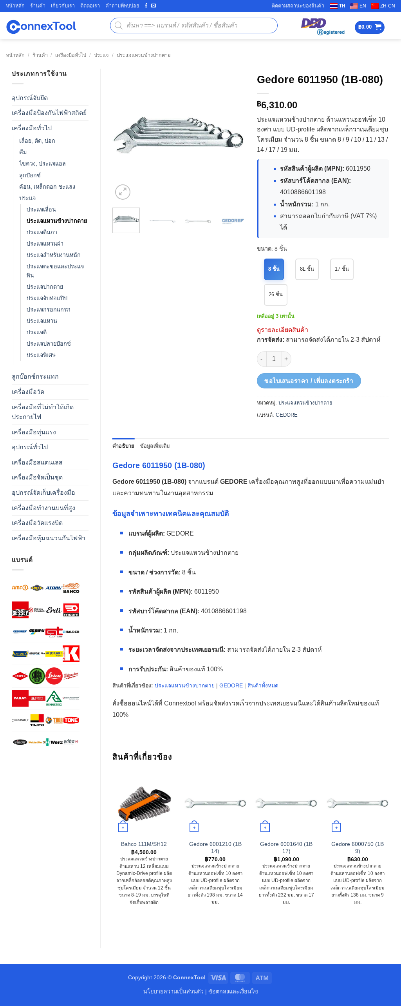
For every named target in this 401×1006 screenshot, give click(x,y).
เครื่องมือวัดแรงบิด (37, 522)
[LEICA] (53, 676)
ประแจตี (37, 332)
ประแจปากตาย (45, 287)
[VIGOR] (20, 742)
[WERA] (53, 742)
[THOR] (53, 720)
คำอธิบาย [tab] (123, 446)
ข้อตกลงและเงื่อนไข (233, 991)
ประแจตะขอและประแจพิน (55, 271)
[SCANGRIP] (71, 698)
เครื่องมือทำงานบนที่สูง (43, 508)
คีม (23, 152)
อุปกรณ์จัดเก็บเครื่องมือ (43, 492)
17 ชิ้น (342, 269)
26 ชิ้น (276, 294)
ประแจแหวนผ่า (45, 244)
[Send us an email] (153, 6)
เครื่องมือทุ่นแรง (34, 432)
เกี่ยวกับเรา (63, 6)
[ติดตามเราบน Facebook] (146, 6)
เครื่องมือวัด (28, 391)
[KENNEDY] (71, 654)
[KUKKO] (37, 676)
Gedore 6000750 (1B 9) (357, 848)
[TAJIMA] (37, 720)
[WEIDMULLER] (37, 742)
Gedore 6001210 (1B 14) (215, 848)
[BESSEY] (20, 610)
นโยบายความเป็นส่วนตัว (173, 991)
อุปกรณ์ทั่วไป (30, 447)
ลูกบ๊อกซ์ (30, 175)
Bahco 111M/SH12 (144, 844)
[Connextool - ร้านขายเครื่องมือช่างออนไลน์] (41, 25)
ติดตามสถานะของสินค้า (298, 6)
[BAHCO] (71, 588)
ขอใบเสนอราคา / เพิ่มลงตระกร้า (308, 380)
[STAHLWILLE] (20, 720)
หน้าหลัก (15, 6)
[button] (370, 27)
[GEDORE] (20, 632)
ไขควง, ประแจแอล (42, 163)
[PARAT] (20, 698)
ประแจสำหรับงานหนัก (54, 255)
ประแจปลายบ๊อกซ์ (49, 344)
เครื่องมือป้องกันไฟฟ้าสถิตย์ (49, 112)
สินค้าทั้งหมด (262, 685)
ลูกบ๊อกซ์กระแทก (35, 376)
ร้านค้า (37, 6)
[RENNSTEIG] (53, 698)
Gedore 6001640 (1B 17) (286, 848)
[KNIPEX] (20, 676)
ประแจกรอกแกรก (48, 309)
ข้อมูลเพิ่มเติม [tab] (155, 446)
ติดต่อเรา (90, 6)
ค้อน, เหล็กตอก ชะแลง (47, 187)
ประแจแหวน (42, 321)
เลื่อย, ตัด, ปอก (37, 141)
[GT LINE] (53, 632)
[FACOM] (71, 610)
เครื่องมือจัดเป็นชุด (37, 477)
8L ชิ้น (307, 269)
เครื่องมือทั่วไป (70, 55)
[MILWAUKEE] (71, 676)
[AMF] (20, 587)
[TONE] (71, 720)
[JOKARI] (53, 654)
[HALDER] (71, 632)
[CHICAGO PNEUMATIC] (37, 610)
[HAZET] (20, 654)
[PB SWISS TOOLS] (37, 698)
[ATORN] (53, 588)
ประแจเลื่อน (41, 209)
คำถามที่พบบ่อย (122, 6)
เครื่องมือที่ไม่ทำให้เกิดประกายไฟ (43, 412)
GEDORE (287, 415)
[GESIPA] (37, 632)
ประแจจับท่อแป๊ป (47, 298)
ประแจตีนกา (42, 232)
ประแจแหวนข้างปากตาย (144, 55)
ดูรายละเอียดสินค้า (282, 329)
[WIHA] (71, 742)
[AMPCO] (37, 588)
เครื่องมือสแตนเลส (37, 462)
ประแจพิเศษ (41, 355)
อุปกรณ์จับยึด (30, 98)
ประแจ (101, 55)
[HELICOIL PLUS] (37, 654)
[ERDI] (53, 610)
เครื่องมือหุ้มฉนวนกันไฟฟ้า (48, 538)
